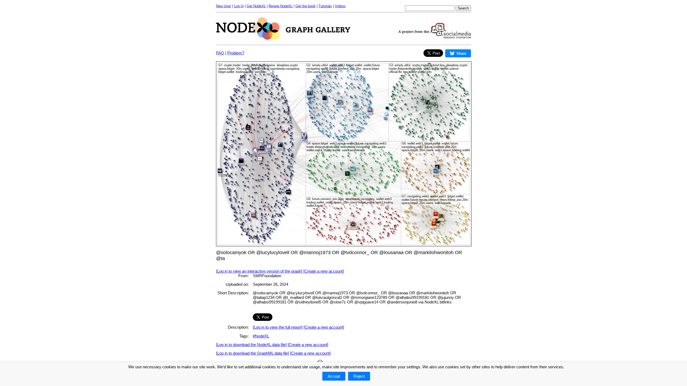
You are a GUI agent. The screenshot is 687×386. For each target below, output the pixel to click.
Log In (239, 6)
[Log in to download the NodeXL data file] (251, 344)
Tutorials (325, 6)
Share (461, 53)
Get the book (305, 6)
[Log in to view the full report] (277, 327)
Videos (340, 6)
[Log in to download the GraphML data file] (252, 353)
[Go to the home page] (283, 38)
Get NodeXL (256, 6)
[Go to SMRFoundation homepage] (435, 37)
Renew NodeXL (281, 6)
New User (223, 6)
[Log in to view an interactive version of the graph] (259, 271)
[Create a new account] (323, 271)
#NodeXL (261, 336)
